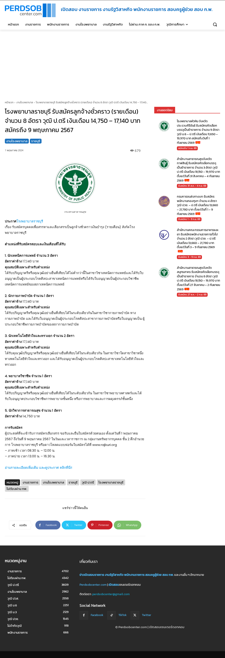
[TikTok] (111, 615)
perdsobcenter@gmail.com (111, 594)
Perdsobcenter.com (93, 584)
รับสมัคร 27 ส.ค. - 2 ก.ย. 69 (192, 294)
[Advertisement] (112, 62)
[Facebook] (84, 615)
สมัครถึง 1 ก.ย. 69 (187, 148)
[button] (215, 24)
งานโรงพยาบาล (24, 102)
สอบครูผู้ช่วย (153, 575)
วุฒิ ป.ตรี (88, 482)
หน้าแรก (9, 102)
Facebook (97, 615)
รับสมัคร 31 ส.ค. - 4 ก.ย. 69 (192, 185)
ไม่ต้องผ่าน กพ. (17, 488)
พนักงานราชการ (134, 575)
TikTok (122, 615)
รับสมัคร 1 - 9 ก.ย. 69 (189, 219)
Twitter (146, 615)
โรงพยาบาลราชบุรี (29, 221)
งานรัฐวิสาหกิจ (114, 575)
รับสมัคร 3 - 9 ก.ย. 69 (189, 257)
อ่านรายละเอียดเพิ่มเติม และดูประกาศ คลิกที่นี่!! (38, 467)
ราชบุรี (35, 141)
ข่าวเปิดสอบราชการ (92, 575)
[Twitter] (135, 615)
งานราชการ (30, 482)
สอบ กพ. (168, 575)
